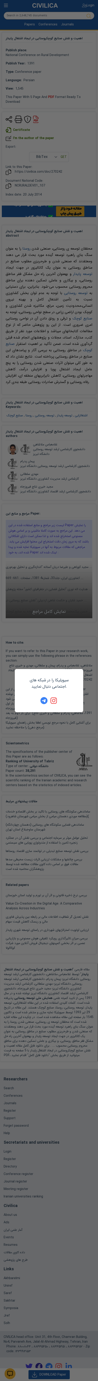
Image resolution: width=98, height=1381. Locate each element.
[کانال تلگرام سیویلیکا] (44, 700)
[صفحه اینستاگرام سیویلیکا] (54, 700)
